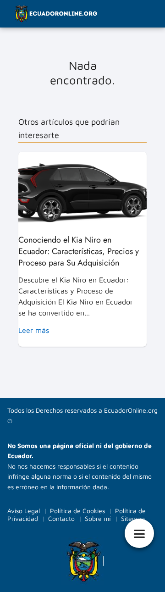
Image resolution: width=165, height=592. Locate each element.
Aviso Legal (23, 511)
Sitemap (133, 518)
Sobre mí (98, 518)
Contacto (61, 518)
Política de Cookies (77, 511)
